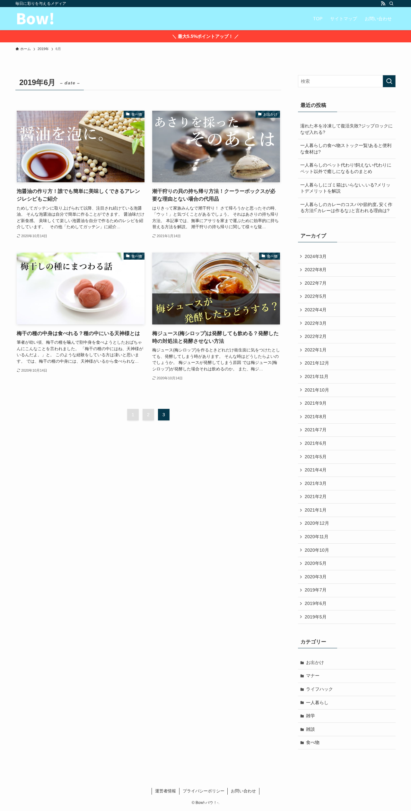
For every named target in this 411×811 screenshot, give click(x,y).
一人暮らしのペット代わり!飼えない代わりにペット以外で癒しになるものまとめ (345, 168)
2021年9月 (316, 403)
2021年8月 (316, 416)
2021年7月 (316, 429)
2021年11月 (316, 376)
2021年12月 (317, 363)
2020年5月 (316, 563)
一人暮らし (317, 702)
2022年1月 (316, 349)
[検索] (391, 3)
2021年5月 (316, 456)
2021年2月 (316, 496)
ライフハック (319, 689)
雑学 (310, 715)
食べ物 (312, 742)
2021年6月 (316, 443)
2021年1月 (316, 510)
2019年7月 (316, 589)
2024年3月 (316, 256)
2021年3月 (316, 483)
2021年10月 (317, 390)
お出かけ (315, 662)
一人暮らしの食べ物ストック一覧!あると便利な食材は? (345, 148)
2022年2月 (316, 336)
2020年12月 (317, 523)
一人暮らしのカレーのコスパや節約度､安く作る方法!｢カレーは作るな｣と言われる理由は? (346, 207)
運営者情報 (165, 791)
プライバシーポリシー (203, 791)
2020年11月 (316, 536)
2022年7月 (316, 283)
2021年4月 (316, 469)
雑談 (310, 729)
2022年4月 (316, 309)
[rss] (383, 3)
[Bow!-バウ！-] (35, 18)
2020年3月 (316, 576)
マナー (312, 675)
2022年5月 (316, 296)
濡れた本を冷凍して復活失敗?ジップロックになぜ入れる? (346, 129)
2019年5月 (316, 616)
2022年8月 (316, 269)
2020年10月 (317, 550)
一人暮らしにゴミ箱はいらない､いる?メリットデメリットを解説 (345, 188)
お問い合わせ (243, 791)
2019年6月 (316, 603)
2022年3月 (316, 323)
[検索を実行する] (389, 81)
